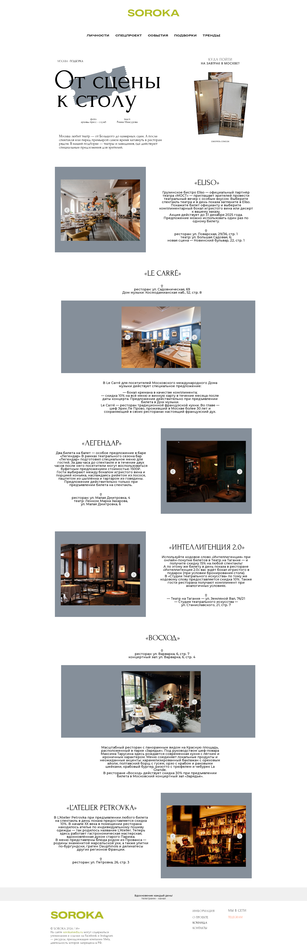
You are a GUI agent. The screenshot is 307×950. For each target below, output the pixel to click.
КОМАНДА (200, 922)
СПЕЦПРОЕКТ (128, 36)
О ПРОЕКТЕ (200, 917)
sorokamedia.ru (73, 932)
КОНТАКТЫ (200, 928)
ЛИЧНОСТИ (98, 36)
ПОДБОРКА (76, 61)
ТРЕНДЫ (211, 36)
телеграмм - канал (153, 898)
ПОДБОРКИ (185, 36)
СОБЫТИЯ (158, 36)
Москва (62, 61)
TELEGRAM (235, 917)
